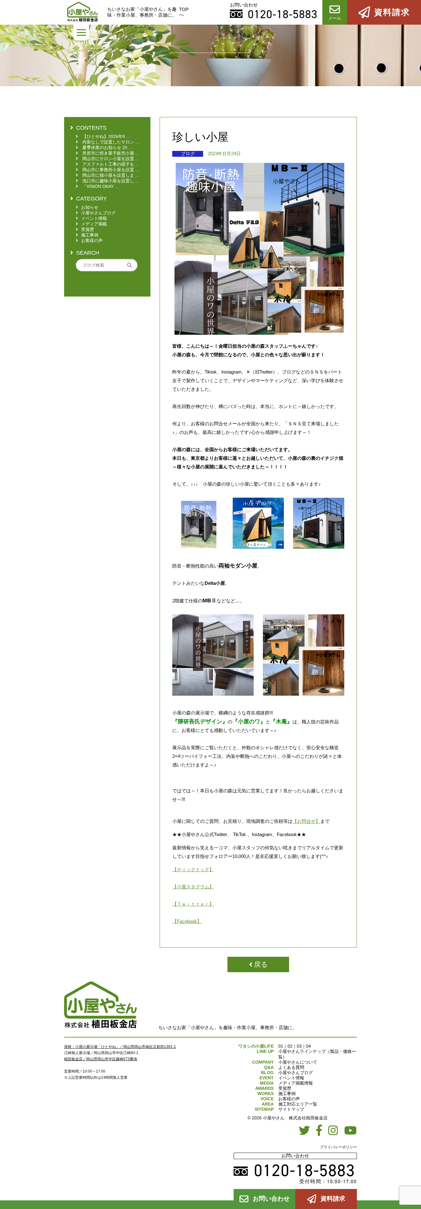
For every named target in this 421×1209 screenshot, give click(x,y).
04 (308, 1046)
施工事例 (287, 1093)
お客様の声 (289, 1098)
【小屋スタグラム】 (193, 886)
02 (290, 1046)
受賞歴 (284, 1088)
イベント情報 (291, 1077)
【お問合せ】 (306, 821)
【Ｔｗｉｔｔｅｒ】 (193, 904)
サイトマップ (291, 1109)
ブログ (188, 153)
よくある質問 (291, 1067)
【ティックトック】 (193, 869)
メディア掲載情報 (295, 1083)
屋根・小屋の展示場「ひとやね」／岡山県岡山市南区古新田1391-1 (120, 1047)
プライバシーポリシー (338, 1147)
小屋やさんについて (297, 1062)
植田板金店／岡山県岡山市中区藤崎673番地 (100, 1059)
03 (299, 1046)
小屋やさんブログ (295, 1072)
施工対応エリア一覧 (297, 1104)
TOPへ (184, 12)
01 (280, 1046)
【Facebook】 (187, 921)
